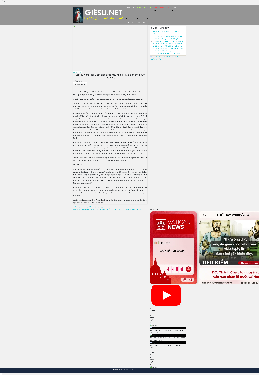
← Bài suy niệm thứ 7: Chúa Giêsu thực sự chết (91, 207)
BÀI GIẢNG (77, 72)
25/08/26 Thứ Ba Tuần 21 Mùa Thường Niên (167, 46)
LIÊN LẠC (145, 22)
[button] (168, 309)
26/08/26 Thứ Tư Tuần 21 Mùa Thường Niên (167, 43)
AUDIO (175, 7)
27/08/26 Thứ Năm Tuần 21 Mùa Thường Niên (168, 41)
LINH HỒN (141, 15)
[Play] (166, 295)
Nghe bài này (81, 84)
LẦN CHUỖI (130, 15)
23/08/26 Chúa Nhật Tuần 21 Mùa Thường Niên (168, 53)
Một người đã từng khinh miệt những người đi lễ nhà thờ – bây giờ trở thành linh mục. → (107, 209)
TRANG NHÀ (130, 7)
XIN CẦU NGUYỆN (133, 22)
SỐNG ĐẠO (152, 15)
